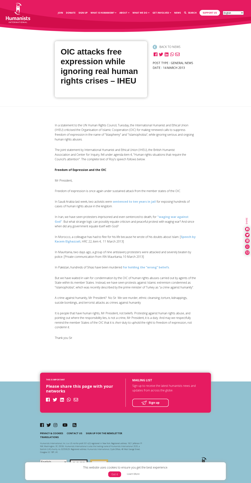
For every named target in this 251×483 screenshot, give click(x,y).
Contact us (74, 433)
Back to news (169, 47)
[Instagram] (55, 425)
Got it (114, 474)
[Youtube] (64, 425)
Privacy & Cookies (51, 433)
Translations (49, 437)
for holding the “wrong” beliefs (146, 267)
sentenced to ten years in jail (134, 202)
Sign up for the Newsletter (104, 433)
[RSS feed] (74, 425)
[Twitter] (48, 425)
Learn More (133, 473)
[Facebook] (42, 425)
